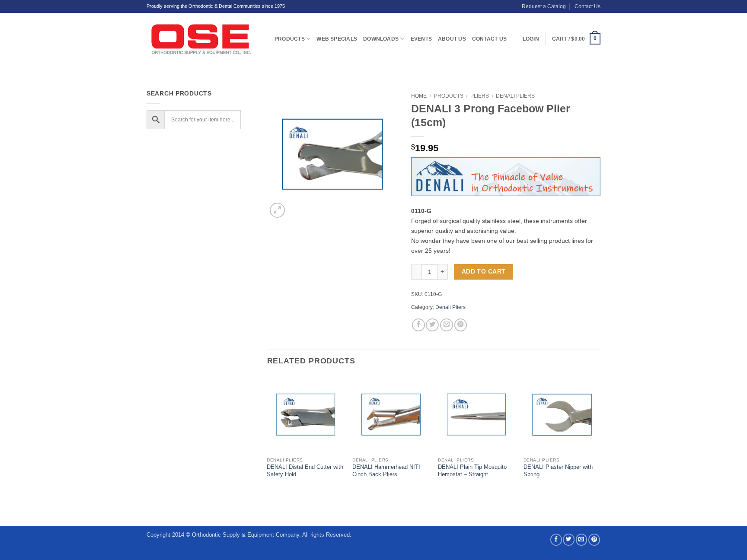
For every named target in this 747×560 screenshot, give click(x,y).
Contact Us (587, 6)
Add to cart (484, 271)
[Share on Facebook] (418, 324)
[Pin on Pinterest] (460, 324)
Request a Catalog (544, 6)
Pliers (479, 96)
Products (290, 38)
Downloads (381, 38)
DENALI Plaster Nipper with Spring (558, 470)
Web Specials (336, 38)
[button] (576, 39)
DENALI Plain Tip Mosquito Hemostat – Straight (472, 470)
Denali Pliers (515, 96)
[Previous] (267, 435)
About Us (452, 38)
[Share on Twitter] (432, 324)
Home (419, 96)
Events (421, 38)
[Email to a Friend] (446, 324)
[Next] (600, 435)
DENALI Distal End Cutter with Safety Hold (305, 470)
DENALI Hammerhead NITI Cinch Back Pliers (386, 470)
